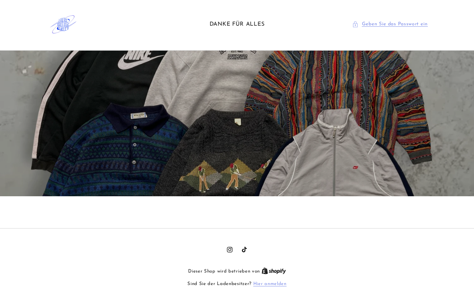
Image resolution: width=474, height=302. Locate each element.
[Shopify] (274, 271)
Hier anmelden (270, 284)
